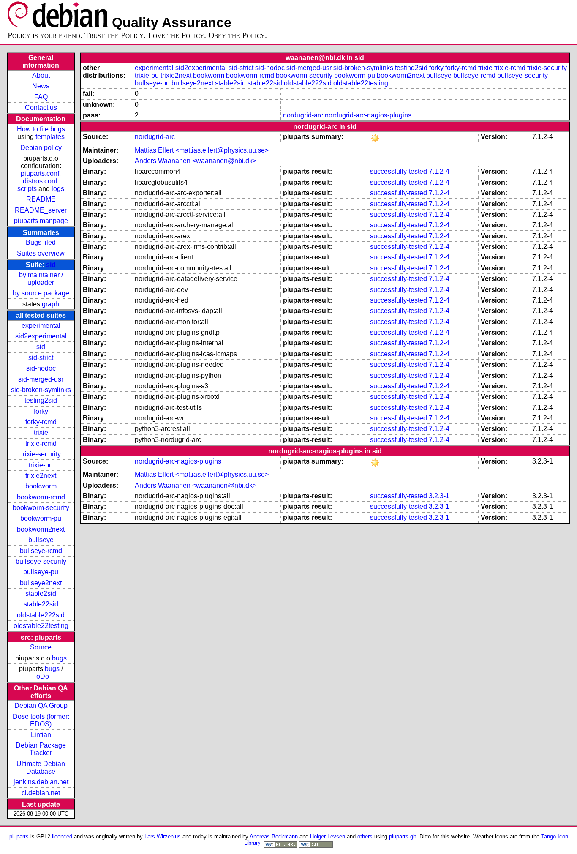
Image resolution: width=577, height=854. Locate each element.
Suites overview (41, 253)
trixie (41, 432)
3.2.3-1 (439, 495)
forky (41, 411)
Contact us (41, 107)
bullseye (41, 539)
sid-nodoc (41, 368)
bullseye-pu (40, 572)
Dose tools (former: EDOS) (41, 720)
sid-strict (40, 357)
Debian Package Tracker (41, 749)
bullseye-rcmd (41, 550)
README (41, 199)
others (365, 836)
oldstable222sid (41, 615)
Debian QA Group (41, 705)
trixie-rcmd (41, 443)
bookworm (41, 486)
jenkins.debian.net (41, 782)
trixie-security (41, 454)
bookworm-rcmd (41, 497)
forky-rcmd (41, 422)
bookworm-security (41, 507)
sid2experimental (41, 336)
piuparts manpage (41, 220)
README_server (41, 210)
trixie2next (40, 475)
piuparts (19, 836)
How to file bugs (41, 129)
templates (50, 136)
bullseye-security (41, 561)
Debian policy (41, 147)
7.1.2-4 (439, 171)
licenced (62, 836)
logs (58, 188)
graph (50, 304)
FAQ (41, 97)
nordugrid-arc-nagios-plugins (368, 115)
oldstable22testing (41, 625)
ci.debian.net (41, 793)
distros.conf (40, 181)
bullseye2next (41, 583)
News (40, 86)
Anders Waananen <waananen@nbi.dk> (195, 160)
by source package (41, 293)
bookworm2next (41, 529)
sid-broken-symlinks (41, 389)
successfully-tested (398, 171)
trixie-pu (41, 465)
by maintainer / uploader (41, 278)
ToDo (41, 676)
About (41, 75)
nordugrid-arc (303, 115)
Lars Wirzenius (162, 836)
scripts (27, 188)
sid (51, 264)
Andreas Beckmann (274, 836)
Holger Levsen (327, 836)
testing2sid (40, 400)
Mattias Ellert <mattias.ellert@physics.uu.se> (202, 150)
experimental (41, 325)
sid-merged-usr (40, 379)
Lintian (41, 734)
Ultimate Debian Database (40, 767)
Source (41, 647)
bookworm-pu (40, 518)
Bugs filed (41, 242)
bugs (59, 658)
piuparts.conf (40, 173)
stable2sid (40, 593)
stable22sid (41, 604)
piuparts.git (402, 836)
